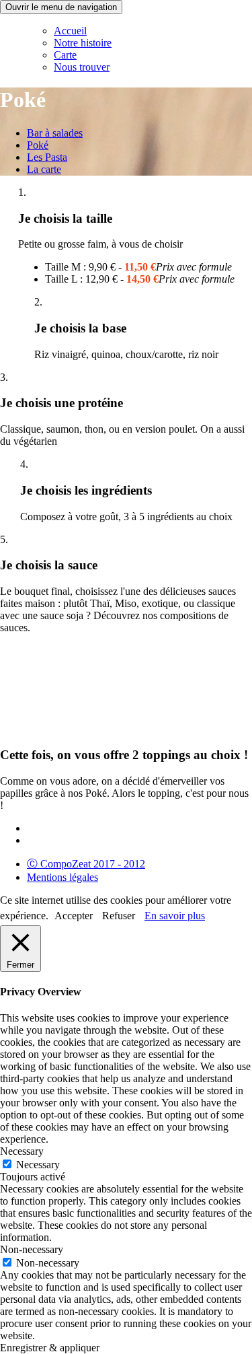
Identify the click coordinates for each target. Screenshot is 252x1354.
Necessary (38, 1164)
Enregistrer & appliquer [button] (49, 1347)
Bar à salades (55, 133)
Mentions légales (62, 877)
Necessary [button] (22, 1151)
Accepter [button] (73, 915)
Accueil (70, 30)
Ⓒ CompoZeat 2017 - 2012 (86, 863)
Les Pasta (47, 157)
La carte (44, 169)
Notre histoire (83, 42)
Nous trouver (82, 67)
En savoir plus (174, 915)
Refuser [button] (118, 915)
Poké (37, 145)
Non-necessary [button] (31, 1249)
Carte (65, 55)
